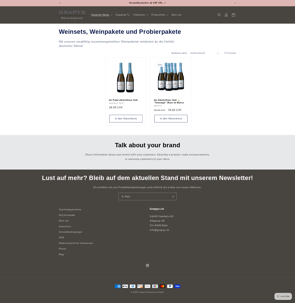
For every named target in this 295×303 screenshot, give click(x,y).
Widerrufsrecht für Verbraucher (76, 242)
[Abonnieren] (172, 196)
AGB (61, 237)
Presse (62, 248)
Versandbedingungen (70, 231)
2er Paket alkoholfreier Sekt (123, 100)
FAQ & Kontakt (67, 215)
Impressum (65, 226)
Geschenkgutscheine (70, 209)
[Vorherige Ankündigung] (59, 3)
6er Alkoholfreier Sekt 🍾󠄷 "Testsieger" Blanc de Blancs (169, 101)
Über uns (64, 220)
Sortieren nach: (179, 53)
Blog (61, 254)
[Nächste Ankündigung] (235, 3)
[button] (101, 15)
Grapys (142, 292)
